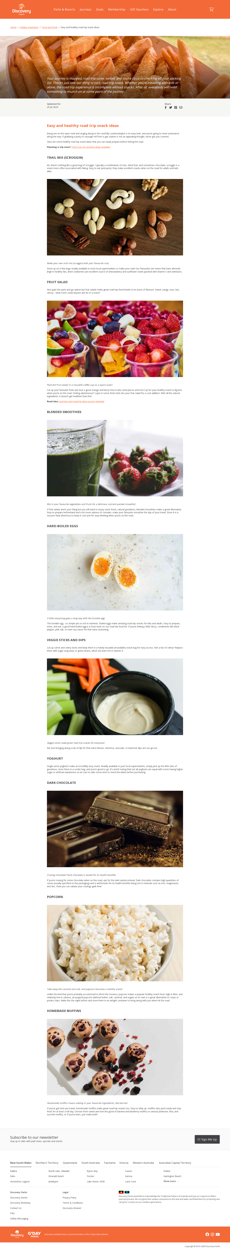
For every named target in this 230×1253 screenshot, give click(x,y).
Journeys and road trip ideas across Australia (81, 401)
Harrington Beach (172, 1176)
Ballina (13, 1171)
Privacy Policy (69, 1197)
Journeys (85, 9)
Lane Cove (130, 1181)
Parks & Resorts (64, 9)
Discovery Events (19, 1197)
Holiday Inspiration (29, 27)
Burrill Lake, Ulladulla (59, 1171)
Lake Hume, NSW (96, 1181)
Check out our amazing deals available (90, 147)
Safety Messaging (19, 1218)
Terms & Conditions (73, 1202)
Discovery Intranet (72, 1208)
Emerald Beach (56, 1176)
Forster (90, 1176)
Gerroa (128, 1176)
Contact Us (15, 1208)
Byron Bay (92, 1171)
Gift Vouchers (139, 9)
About (172, 9)
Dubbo (167, 1171)
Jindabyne (53, 1181)
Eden (12, 1176)
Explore (158, 9)
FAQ (12, 1213)
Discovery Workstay (20, 1202)
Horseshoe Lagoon (20, 1181)
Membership (116, 9)
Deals (99, 9)
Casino (128, 1171)
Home (13, 27)
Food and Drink (49, 27)
